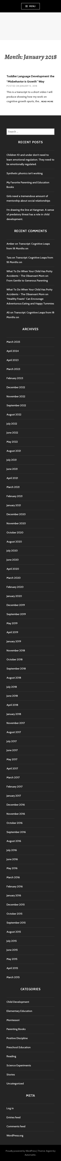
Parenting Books (16, 1029)
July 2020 (12, 550)
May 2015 (12, 959)
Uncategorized (15, 1083)
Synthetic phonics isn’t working (25, 173)
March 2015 (13, 977)
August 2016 (14, 841)
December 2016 (16, 804)
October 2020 (15, 532)
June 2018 (12, 695)
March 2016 (13, 877)
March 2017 (13, 777)
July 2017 (12, 741)
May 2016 (12, 868)
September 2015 (16, 922)
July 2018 (12, 686)
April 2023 (13, 360)
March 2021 (13, 487)
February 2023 (15, 378)
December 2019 (16, 605)
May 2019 (12, 623)
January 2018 (14, 714)
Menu (32, 6)
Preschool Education (19, 1047)
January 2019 (14, 641)
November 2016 (16, 813)
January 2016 (14, 895)
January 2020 (14, 596)
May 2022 (12, 441)
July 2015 (12, 940)
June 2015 (12, 949)
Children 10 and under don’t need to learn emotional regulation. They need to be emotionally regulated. (30, 159)
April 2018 (12, 704)
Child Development (18, 1001)
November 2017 (16, 723)
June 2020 (13, 559)
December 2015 (16, 904)
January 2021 (14, 505)
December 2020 (16, 514)
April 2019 (12, 632)
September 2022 (16, 405)
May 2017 (12, 759)
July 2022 (12, 423)
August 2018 (14, 677)
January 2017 (14, 795)
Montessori (13, 1020)
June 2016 (12, 859)
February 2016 (15, 886)
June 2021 (12, 468)
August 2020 (14, 541)
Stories (11, 1074)
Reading (11, 1056)
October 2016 (14, 822)
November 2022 (16, 396)
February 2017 (14, 786)
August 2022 (14, 414)
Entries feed (13, 1117)
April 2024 (13, 351)
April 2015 (12, 968)
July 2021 (12, 459)
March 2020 (14, 577)
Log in (10, 1108)
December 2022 (16, 387)
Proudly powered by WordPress (21, 1150)
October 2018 (15, 659)
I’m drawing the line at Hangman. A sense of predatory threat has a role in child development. (30, 214)
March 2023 (13, 369)
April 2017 (12, 768)
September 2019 (16, 614)
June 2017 (12, 750)
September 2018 (16, 668)
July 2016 (12, 850)
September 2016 (16, 832)
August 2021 (14, 450)
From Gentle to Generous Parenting (27, 280)
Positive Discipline (17, 1038)
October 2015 (14, 913)
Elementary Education (19, 1011)
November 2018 (16, 650)
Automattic (30, 1154)
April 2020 (13, 568)
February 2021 (14, 496)
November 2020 (16, 523)
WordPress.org (15, 1135)
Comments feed (16, 1126)
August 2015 (14, 931)
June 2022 (12, 432)
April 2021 (12, 478)
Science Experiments (19, 1065)
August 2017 (14, 732)
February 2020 (15, 586)
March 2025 (13, 341)
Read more (47, 101)
